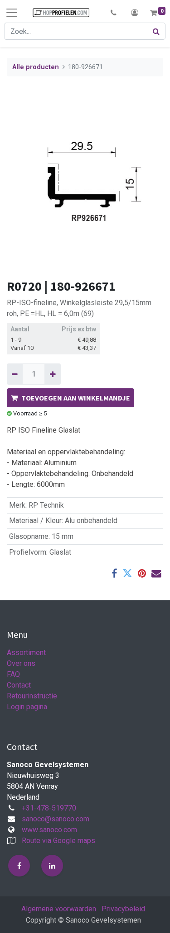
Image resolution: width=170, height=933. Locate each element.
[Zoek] (156, 31)
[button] (113, 12)
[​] (19, 865)
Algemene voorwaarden (58, 909)
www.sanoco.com (49, 829)
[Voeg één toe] (52, 373)
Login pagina (27, 706)
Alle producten (35, 67)
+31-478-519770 (49, 808)
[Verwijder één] (15, 373)
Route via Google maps (58, 840)
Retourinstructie (32, 696)
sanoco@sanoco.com (55, 819)
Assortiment (26, 652)
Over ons (21, 663)
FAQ (13, 674)
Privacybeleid (123, 909)
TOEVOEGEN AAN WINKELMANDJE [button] (75, 397)
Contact (19, 685)
